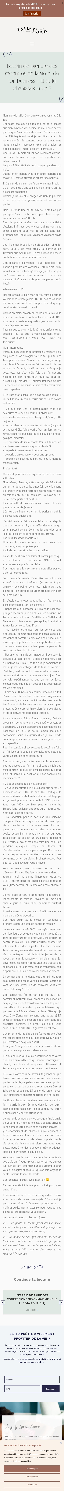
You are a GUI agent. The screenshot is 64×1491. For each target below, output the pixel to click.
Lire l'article (32, 1309)
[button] (3, 1302)
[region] (32, 1465)
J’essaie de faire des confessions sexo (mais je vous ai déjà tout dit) (32, 1299)
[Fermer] (61, 1443)
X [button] (62, 3)
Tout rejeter (32, 1484)
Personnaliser (32, 1476)
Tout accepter (32, 1468)
